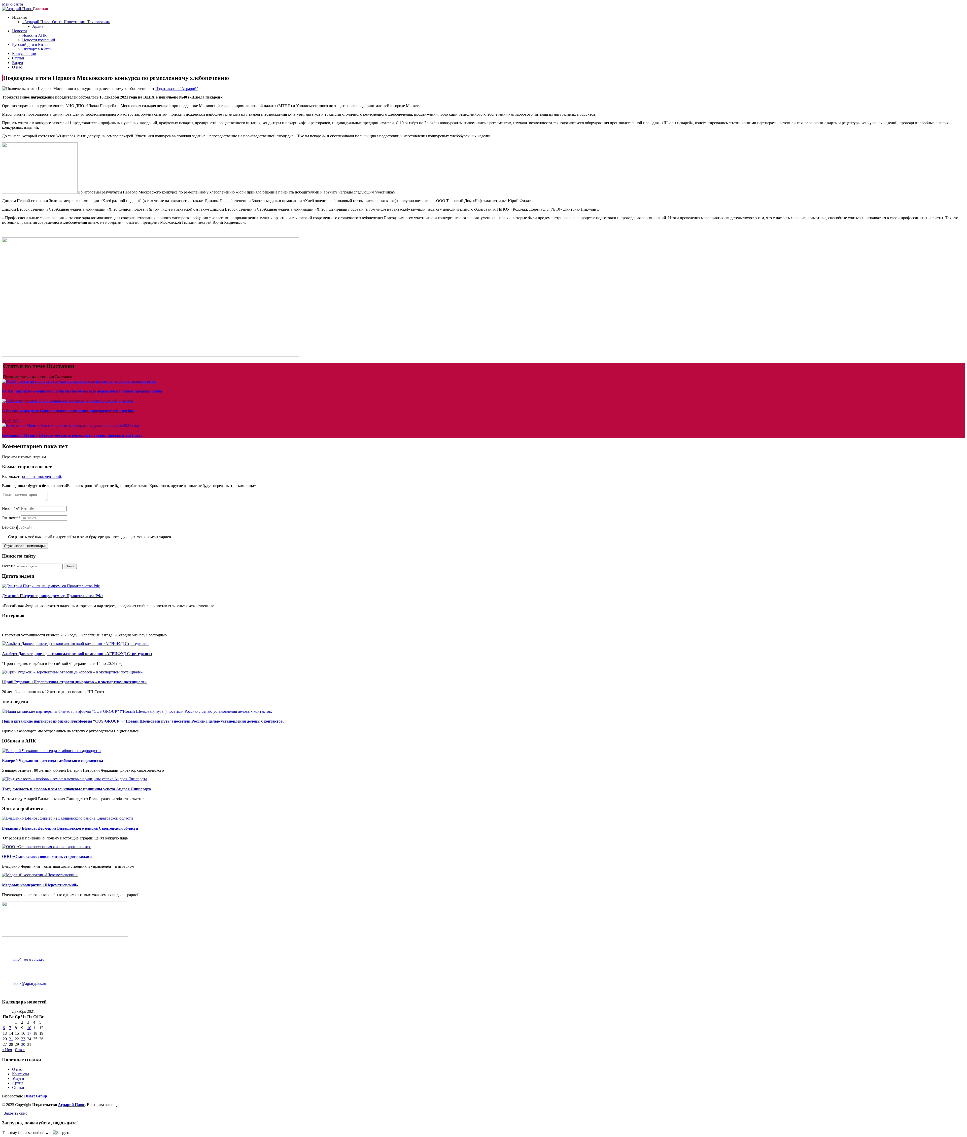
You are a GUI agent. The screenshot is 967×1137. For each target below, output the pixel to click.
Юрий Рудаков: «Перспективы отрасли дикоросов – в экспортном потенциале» (74, 682)
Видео (17, 62)
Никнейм (11, 508)
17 (29, 1033)
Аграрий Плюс (71, 1104)
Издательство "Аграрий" (176, 88)
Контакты (20, 1074)
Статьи (18, 58)
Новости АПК (34, 35)
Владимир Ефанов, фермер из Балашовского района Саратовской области (70, 828)
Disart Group (35, 1096)
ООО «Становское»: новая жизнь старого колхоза (47, 856)
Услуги (18, 1078)
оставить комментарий (41, 476)
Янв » (20, 1050)
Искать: (8, 566)
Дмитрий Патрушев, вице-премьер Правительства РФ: (52, 596)
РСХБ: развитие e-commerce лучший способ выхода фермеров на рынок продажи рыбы (82, 391)
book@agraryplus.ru (29, 983)
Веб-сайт (9, 527)
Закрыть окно (14, 1113)
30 (23, 1044)
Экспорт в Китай (37, 49)
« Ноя (7, 1050)
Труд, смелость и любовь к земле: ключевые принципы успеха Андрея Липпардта (76, 789)
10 (29, 1028)
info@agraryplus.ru (28, 959)
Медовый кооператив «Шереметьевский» (40, 885)
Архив (38, 26)
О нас (17, 67)
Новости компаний (38, 40)
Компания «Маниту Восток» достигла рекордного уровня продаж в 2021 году (72, 435)
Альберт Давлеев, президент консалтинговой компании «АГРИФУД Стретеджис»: (77, 654)
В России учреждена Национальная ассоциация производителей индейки (68, 411)
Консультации (24, 53)
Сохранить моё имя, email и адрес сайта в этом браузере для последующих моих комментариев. (90, 537)
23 (23, 1039)
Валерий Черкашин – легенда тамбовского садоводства (52, 760)
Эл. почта (11, 518)
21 (11, 1039)
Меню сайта (12, 4)
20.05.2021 (11, 421)
